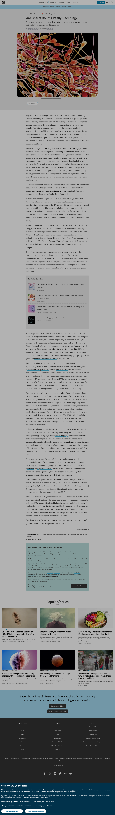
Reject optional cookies (36, 811)
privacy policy (12, 802)
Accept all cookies (12, 811)
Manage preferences (9, 806)
